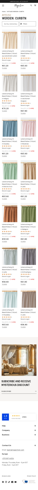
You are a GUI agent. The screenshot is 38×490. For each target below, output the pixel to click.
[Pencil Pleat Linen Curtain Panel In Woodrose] (28, 137)
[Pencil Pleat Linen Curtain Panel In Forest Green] (28, 223)
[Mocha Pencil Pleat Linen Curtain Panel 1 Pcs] (28, 308)
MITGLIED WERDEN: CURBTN (15, 11)
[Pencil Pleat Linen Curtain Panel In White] (28, 49)
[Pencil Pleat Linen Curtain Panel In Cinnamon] (9, 223)
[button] (3, 5)
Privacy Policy (31, 476)
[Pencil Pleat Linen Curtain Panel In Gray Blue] (9, 137)
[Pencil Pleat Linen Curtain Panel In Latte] (28, 180)
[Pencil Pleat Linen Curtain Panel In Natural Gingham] (28, 93)
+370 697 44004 (8, 458)
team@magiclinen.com (15, 450)
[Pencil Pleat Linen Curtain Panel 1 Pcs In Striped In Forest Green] (9, 265)
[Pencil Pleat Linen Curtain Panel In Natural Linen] (9, 49)
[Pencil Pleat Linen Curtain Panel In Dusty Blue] (9, 308)
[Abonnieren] (34, 391)
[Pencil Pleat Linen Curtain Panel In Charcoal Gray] (28, 265)
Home (3, 11)
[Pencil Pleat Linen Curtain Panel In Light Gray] (9, 93)
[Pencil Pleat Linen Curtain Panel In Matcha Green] (9, 180)
